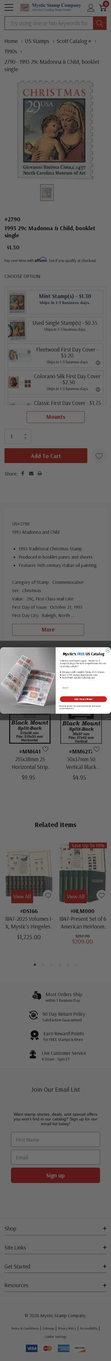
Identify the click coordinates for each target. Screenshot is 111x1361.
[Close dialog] (108, 650)
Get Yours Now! (83, 699)
